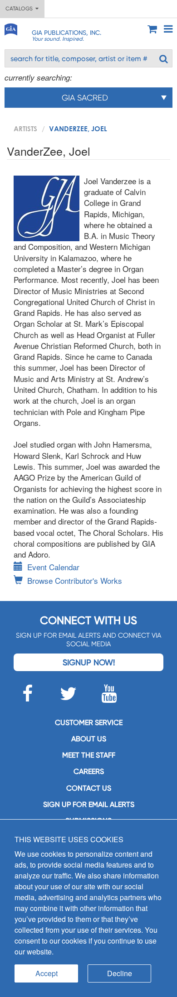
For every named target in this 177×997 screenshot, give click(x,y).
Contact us (88, 788)
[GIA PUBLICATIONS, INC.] (10, 27)
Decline (119, 973)
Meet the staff (88, 755)
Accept (46, 973)
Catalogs (20, 8)
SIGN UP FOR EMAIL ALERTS (88, 804)
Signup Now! (89, 662)
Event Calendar (53, 566)
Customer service (89, 722)
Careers (89, 771)
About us (88, 739)
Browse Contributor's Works (74, 580)
